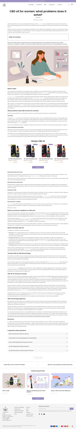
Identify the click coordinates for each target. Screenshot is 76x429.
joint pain (19, 122)
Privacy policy (17, 409)
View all (38, 167)
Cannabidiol (10, 204)
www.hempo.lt (7, 425)
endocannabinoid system (38, 98)
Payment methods (18, 412)
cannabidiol (40, 23)
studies (14, 118)
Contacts (28, 412)
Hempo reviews (29, 415)
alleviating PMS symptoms (53, 262)
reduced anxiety (24, 290)
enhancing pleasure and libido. (44, 277)
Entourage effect (42, 240)
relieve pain (25, 221)
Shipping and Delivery (19, 410)
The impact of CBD (12, 96)
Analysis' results (29, 414)
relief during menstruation (40, 214)
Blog (27, 410)
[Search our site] (68, 5)
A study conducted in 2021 (13, 268)
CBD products (45, 92)
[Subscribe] (71, 409)
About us (28, 407)
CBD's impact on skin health (26, 218)
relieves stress (36, 176)
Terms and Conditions (19, 407)
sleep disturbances (46, 196)
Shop (27, 409)
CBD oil (21, 105)
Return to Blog (38, 357)
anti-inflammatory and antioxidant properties (49, 219)
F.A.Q (15, 414)
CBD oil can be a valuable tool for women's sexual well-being (43, 294)
